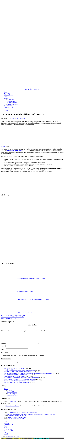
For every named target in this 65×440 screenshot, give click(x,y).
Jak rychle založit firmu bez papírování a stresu (16, 382)
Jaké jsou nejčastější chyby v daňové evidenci (16, 374)
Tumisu (3, 146)
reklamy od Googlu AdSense (15, 150)
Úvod (5, 92)
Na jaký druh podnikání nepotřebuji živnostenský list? (22, 412)
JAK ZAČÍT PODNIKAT (32, 89)
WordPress (10, 436)
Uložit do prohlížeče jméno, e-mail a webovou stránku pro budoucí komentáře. (24, 355)
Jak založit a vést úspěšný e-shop (17, 417)
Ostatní (6, 109)
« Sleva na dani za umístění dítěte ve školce (12, 317)
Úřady (5, 96)
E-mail (3, 349)
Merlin (17, 436)
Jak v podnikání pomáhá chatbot (17, 415)
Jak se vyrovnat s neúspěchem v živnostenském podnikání (19, 379)
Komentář (4, 343)
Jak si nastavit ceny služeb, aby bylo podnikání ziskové (18, 371)
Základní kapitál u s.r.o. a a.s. (24, 312)
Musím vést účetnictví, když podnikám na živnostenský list (19, 380)
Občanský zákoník (12, 102)
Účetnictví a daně (8, 95)
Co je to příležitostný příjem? (16, 418)
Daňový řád (10, 99)
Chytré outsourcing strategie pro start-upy (15, 376)
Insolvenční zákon (12, 101)
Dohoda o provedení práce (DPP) (47, 414)
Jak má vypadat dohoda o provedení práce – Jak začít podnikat (20, 414)
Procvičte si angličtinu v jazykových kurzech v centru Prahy (33, 299)
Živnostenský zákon (12, 104)
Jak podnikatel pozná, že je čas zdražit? (14, 368)
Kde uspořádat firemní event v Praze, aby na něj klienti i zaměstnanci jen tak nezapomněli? (28, 373)
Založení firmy (8, 105)
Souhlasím (37, 438)
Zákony (6, 98)
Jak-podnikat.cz (21, 118)
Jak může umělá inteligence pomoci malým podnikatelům (19, 370)
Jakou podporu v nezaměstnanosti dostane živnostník (31, 278)
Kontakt (6, 110)
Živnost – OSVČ (8, 107)
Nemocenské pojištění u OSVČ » (10, 318)
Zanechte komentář (20, 315)
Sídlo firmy (7, 93)
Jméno (3, 346)
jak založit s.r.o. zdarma (12, 406)
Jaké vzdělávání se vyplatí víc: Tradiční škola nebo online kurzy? (21, 377)
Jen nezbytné (44, 438)
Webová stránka (5, 352)
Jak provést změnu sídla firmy (25, 291)
